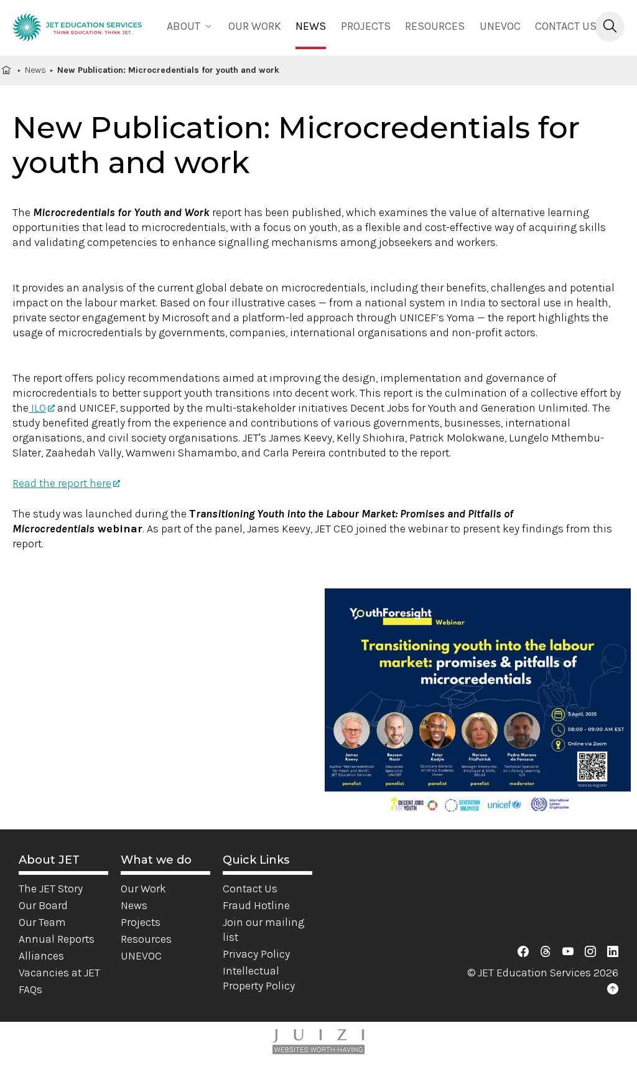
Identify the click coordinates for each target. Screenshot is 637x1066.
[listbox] (190, 25)
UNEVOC (500, 26)
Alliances (41, 956)
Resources (435, 26)
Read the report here (61, 483)
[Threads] (545, 952)
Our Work (143, 888)
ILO (37, 408)
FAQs (30, 989)
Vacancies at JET (59, 972)
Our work (254, 26)
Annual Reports (57, 939)
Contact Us (566, 26)
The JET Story (51, 888)
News (310, 26)
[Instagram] (590, 952)
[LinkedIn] (612, 952)
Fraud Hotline (256, 905)
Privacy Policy (256, 954)
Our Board (43, 905)
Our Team (42, 922)
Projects (366, 26)
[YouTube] (568, 952)
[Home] (77, 29)
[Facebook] (523, 952)
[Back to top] (612, 989)
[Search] (610, 27)
